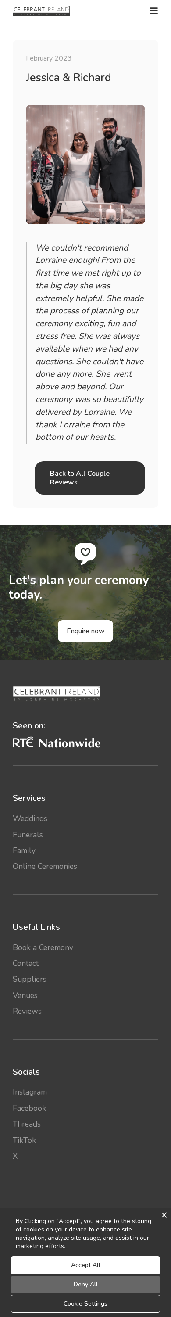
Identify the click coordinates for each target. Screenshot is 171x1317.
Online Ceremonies (45, 866)
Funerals (28, 834)
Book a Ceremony (43, 947)
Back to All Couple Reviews (80, 478)
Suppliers (29, 979)
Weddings (30, 818)
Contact (26, 963)
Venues (25, 995)
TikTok (24, 1140)
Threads (27, 1124)
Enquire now (85, 631)
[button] (152, 11)
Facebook (29, 1108)
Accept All (85, 1265)
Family (24, 850)
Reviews (27, 1011)
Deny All (86, 1284)
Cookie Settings (85, 1303)
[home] (41, 11)
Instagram (30, 1092)
